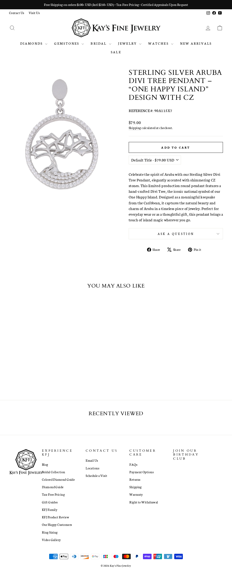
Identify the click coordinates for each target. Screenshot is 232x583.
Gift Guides (50, 502)
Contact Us (16, 12)
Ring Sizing (50, 532)
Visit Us (34, 12)
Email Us (92, 460)
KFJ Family (50, 509)
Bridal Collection (53, 472)
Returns (134, 479)
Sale (116, 52)
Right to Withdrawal (143, 502)
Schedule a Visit (96, 475)
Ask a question (176, 234)
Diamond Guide (53, 487)
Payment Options (141, 472)
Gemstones (67, 43)
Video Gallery (51, 539)
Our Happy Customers (57, 524)
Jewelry (128, 43)
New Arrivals (196, 43)
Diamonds (32, 43)
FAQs (133, 464)
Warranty (136, 494)
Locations (92, 468)
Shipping (135, 127)
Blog (45, 464)
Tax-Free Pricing (53, 494)
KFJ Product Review (55, 517)
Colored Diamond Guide (58, 479)
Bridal (99, 43)
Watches (159, 43)
